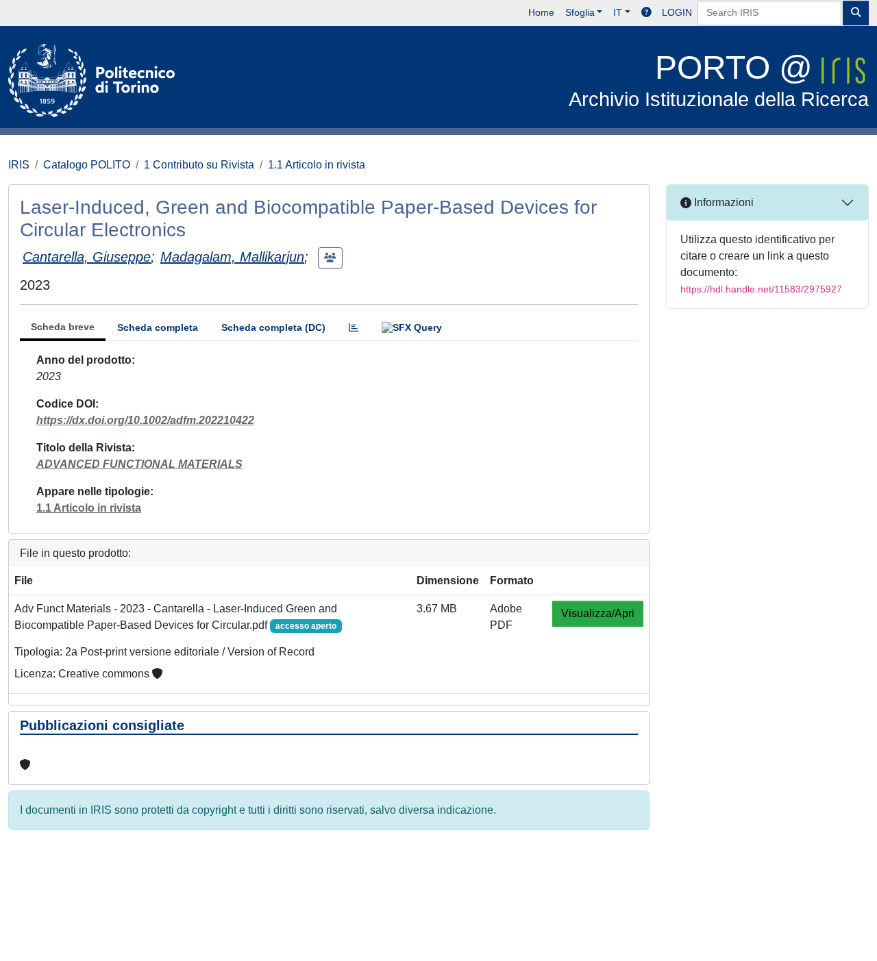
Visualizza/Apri (597, 613)
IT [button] (617, 12)
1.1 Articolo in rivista (316, 165)
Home (541, 12)
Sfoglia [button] (580, 12)
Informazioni (722, 202)
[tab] (353, 328)
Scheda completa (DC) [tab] (273, 327)
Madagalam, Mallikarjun (232, 256)
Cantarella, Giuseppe (87, 256)
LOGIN (677, 12)
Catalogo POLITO (86, 165)
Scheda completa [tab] (157, 327)
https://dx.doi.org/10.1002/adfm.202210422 (145, 420)
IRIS (18, 165)
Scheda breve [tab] (63, 326)
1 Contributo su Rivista (199, 165)
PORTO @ (719, 79)
